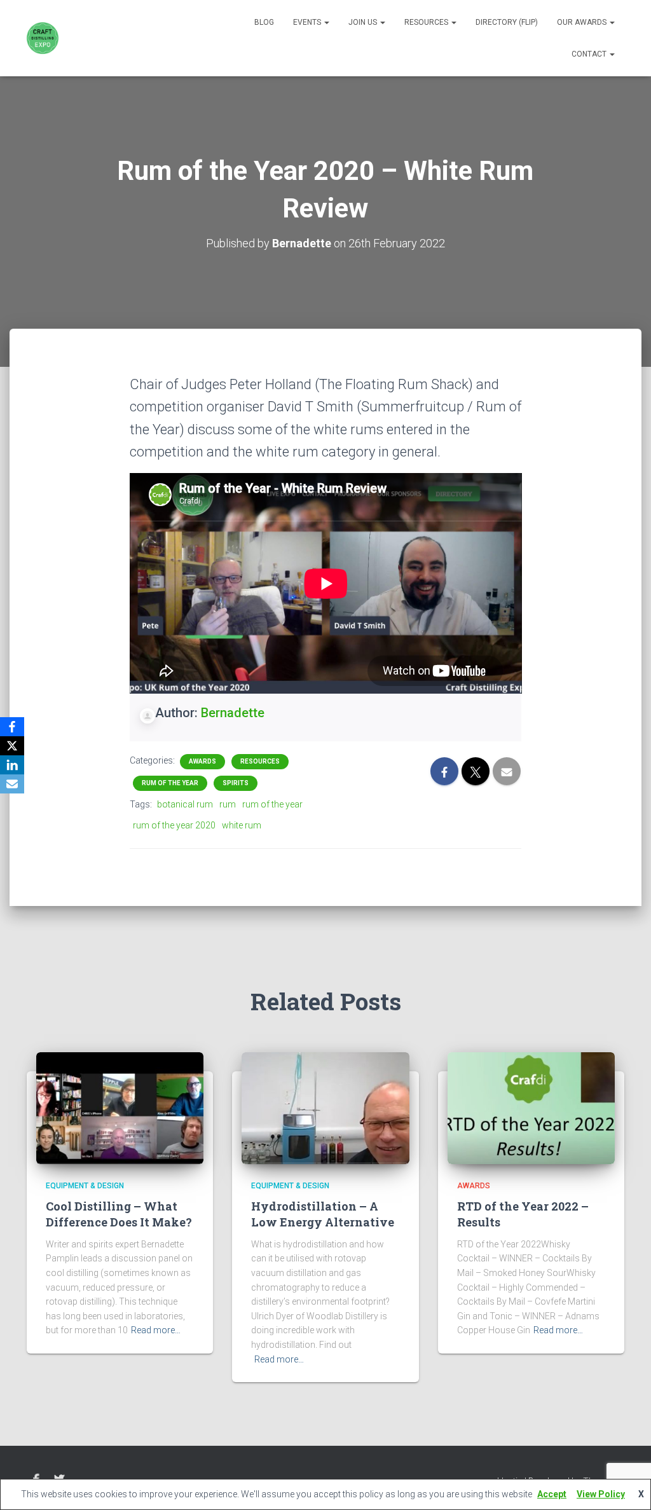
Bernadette (232, 712)
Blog (264, 22)
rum (227, 804)
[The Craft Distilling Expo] (42, 38)
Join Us (363, 22)
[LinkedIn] (12, 764)
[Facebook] (12, 726)
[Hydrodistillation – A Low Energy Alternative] (325, 1107)
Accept (551, 1494)
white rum (241, 825)
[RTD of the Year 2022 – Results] (531, 1107)
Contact (590, 54)
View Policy (601, 1494)
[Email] (12, 783)
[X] (12, 745)
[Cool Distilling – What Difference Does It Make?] (119, 1107)
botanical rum (185, 804)
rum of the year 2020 (174, 825)
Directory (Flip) (507, 22)
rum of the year (272, 804)
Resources (427, 22)
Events (308, 22)
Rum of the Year (170, 782)
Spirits (236, 782)
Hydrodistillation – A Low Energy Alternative (322, 1214)
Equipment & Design (85, 1185)
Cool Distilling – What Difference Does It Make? (119, 1214)
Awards (202, 761)
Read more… (156, 1330)
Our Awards (582, 22)
